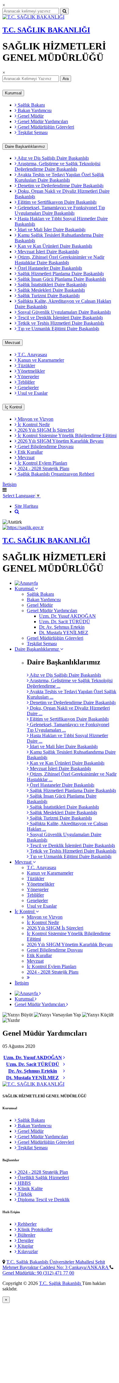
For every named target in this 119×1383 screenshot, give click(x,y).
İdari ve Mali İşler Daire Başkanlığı (50, 229)
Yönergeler (27, 376)
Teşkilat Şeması (32, 132)
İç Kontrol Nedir (33, 424)
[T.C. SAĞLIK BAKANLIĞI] (33, 17)
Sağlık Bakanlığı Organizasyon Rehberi (55, 474)
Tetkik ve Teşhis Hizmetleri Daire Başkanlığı (60, 323)
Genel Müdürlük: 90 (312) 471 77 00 (38, 1272)
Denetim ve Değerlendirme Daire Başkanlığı (59, 185)
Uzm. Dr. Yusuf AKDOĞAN (67, 616)
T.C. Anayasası (31, 354)
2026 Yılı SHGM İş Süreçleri (45, 430)
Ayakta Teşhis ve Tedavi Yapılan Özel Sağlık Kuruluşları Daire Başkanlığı (59, 177)
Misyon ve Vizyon (34, 419)
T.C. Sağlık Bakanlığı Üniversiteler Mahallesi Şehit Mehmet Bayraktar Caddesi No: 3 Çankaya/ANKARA (56, 1264)
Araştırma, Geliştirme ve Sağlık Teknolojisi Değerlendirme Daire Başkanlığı (57, 166)
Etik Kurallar (29, 452)
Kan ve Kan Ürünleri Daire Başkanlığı (54, 246)
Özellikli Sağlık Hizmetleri (42, 1177)
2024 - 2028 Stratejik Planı (42, 468)
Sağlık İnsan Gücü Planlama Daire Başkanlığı (61, 279)
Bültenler (25, 1235)
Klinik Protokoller (34, 1229)
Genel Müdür (30, 116)
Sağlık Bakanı (30, 105)
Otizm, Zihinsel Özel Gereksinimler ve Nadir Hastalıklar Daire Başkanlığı (59, 259)
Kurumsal (13, 93)
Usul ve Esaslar (32, 393)
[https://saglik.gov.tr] (23, 527)
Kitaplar (24, 1246)
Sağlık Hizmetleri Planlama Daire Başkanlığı (60, 273)
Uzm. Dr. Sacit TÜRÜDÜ (64, 621)
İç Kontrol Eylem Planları (41, 463)
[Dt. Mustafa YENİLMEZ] (64, 1078)
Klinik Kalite (29, 1188)
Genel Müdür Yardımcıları (42, 121)
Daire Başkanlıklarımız (25, 146)
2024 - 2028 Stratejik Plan (42, 1172)
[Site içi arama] (17, 511)
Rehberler (26, 1224)
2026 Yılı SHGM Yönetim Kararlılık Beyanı (59, 441)
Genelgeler (27, 387)
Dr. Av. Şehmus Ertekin (62, 627)
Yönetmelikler (30, 371)
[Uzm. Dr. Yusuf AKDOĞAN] (64, 1057)
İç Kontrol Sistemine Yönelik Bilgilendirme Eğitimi (66, 435)
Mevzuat (12, 342)
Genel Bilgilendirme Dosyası (45, 446)
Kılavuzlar (27, 1251)
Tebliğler (25, 382)
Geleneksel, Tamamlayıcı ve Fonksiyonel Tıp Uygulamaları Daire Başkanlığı (60, 210)
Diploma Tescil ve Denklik (43, 1199)
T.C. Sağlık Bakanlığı (60, 1283)
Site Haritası (26, 506)
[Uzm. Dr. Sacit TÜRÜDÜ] (64, 1064)
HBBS (23, 1183)
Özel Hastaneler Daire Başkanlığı (49, 268)
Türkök (24, 1194)
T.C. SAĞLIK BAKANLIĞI (46, 30)
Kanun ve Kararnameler (40, 360)
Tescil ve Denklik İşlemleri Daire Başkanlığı (59, 317)
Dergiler (25, 1240)
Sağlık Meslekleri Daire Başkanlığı (50, 290)
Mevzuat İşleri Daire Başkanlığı (47, 251)
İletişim (9, 484)
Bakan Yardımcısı (34, 110)
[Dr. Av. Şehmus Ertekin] (64, 1071)
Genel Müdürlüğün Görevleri (45, 127)
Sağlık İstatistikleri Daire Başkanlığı (51, 284)
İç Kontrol (13, 407)
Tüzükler (25, 365)
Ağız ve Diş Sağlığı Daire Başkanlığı (52, 158)
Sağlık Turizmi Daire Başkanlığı (48, 295)
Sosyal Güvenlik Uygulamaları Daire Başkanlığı (63, 312)
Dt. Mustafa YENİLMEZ (63, 632)
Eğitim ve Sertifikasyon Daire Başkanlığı (56, 202)
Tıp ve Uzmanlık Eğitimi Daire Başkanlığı (57, 328)
